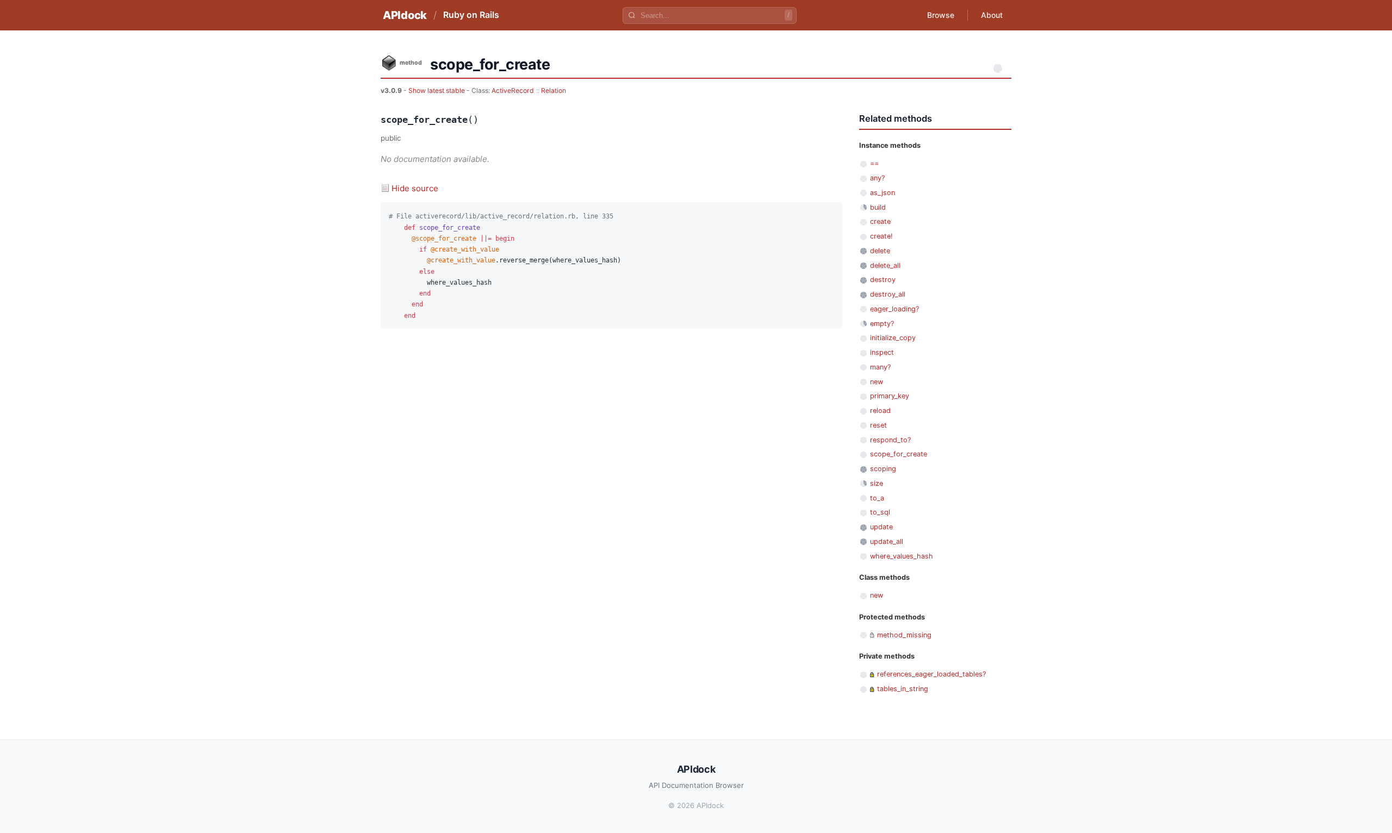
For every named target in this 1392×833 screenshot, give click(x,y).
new (876, 382)
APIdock (405, 15)
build (878, 207)
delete (880, 251)
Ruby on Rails (471, 14)
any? (877, 178)
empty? (882, 324)
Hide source (414, 188)
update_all (886, 541)
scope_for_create (898, 454)
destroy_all (887, 294)
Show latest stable (437, 90)
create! (881, 236)
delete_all (885, 265)
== (874, 163)
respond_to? (890, 440)
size (876, 483)
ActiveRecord (513, 90)
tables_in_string (902, 689)
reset (878, 425)
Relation (553, 90)
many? (880, 367)
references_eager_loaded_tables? (931, 674)
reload (880, 410)
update (881, 527)
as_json (882, 193)
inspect (882, 352)
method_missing (904, 635)
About (992, 15)
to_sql (880, 512)
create (880, 221)
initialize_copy (893, 338)
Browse (940, 15)
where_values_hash (901, 556)
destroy (883, 279)
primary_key (889, 396)
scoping (883, 469)
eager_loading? (894, 309)
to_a (877, 498)
